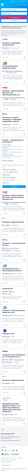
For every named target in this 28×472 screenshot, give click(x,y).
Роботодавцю (21, 1)
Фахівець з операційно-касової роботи (11, 44)
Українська (4, 447)
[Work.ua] (2, 4)
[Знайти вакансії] (18, 5)
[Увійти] (25, 5)
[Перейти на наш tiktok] (16, 450)
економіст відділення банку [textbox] (9, 9)
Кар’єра (20, 458)
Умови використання (6, 461)
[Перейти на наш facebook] (2, 450)
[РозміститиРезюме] (22, 5)
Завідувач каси (8, 334)
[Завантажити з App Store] (5, 454)
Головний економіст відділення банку (10, 67)
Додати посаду (6, 174)
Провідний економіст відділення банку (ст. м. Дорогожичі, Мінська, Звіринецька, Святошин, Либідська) (11, 407)
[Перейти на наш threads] (6, 450)
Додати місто (5, 182)
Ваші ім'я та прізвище (7, 160)
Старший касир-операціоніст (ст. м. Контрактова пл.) (14, 356)
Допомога (13, 459)
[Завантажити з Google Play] (15, 454)
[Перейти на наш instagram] (9, 450)
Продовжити (14, 186)
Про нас (15, 458)
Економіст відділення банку (13, 222)
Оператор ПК (7, 289)
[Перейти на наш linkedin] (13, 450)
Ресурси (3, 458)
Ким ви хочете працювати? (9, 169)
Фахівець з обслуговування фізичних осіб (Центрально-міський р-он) (13, 197)
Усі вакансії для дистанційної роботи (10, 440)
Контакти (9, 458)
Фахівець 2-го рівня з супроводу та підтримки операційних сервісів (12, 119)
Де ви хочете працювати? (8, 177)
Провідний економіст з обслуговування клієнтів (12, 270)
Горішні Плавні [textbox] (7, 13)
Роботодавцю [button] (5, 465)
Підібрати (14, 20)
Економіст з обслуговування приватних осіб (13, 311)
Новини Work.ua (5, 459)
